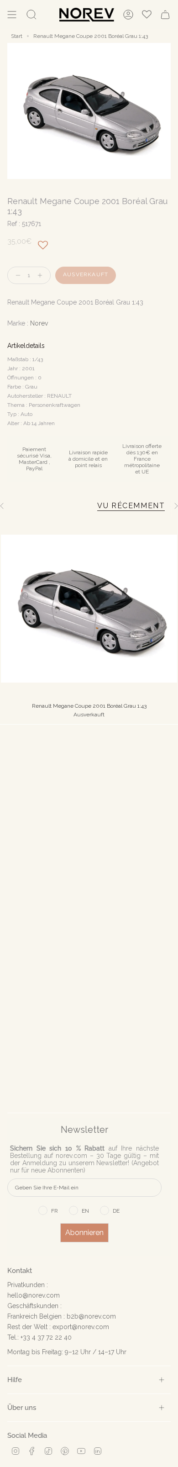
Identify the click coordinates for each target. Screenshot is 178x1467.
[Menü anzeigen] (12, 14)
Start (16, 36)
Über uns (21, 1407)
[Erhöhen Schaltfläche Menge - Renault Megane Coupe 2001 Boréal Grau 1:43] (42, 275)
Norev (39, 323)
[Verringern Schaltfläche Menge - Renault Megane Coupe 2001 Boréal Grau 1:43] (16, 275)
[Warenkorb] (165, 14)
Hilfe (14, 1379)
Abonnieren (84, 1232)
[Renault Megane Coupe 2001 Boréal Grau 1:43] (89, 609)
